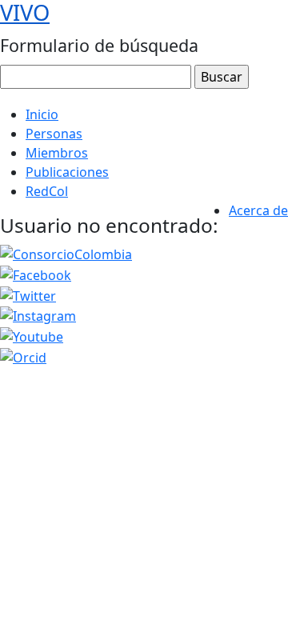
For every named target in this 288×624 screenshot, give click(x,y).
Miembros (57, 153)
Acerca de (258, 210)
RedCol (47, 191)
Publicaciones (67, 172)
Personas (54, 133)
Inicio (42, 114)
